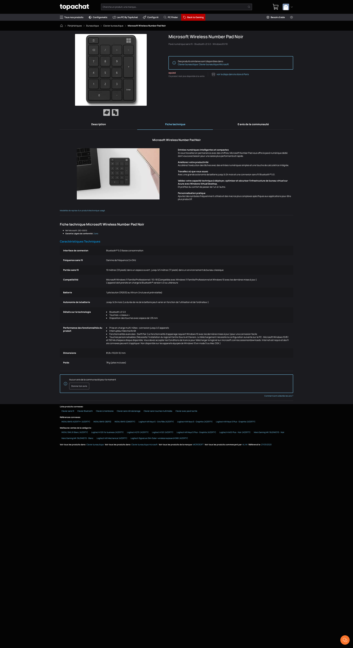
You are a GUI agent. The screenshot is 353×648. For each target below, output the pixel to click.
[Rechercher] (249, 7)
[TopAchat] (74, 7)
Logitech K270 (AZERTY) (138, 432)
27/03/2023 (266, 444)
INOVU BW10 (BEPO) (102, 421)
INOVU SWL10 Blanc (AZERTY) (74, 432)
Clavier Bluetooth (85, 411)
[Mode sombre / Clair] (291, 17)
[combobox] (287, 6)
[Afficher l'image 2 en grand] (115, 112)
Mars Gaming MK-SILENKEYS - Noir (269, 432)
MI (246, 444)
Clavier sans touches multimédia (158, 411)
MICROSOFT (198, 444)
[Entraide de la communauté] (345, 640)
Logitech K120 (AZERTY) (162, 432)
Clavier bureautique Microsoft (214, 64)
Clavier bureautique (113, 26)
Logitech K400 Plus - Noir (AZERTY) (235, 432)
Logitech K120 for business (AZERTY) (107, 432)
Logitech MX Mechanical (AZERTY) (112, 438)
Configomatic (100, 17)
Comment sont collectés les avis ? (278, 396)
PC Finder (173, 17)
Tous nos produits (73, 17)
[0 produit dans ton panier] (275, 6)
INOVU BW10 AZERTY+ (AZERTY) (75, 421)
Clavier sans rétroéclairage (128, 411)
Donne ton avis (79, 386)
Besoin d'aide (278, 17)
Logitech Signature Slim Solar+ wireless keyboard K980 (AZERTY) (159, 438)
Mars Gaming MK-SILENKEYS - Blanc (77, 438)
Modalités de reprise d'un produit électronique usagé (82, 210)
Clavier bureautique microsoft (144, 444)
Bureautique (92, 26)
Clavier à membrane (104, 411)
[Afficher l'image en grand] (111, 70)
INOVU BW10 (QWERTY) (125, 421)
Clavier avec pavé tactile (186, 411)
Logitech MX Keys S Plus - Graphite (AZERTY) (235, 421)
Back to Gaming (195, 17)
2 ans (96, 233)
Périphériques (75, 26)
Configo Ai (152, 17)
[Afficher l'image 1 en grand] (106, 112)
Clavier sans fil (67, 411)
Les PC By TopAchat (127, 17)
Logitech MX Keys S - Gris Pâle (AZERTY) (156, 421)
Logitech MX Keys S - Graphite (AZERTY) (195, 421)
